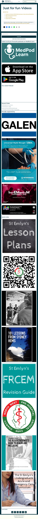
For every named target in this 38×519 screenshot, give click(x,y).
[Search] (35, 1)
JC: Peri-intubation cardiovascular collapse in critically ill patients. (10, 109)
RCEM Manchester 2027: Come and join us (7, 105)
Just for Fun (5, 11)
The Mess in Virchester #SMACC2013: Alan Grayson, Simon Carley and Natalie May (19, 14)
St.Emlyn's (8, 1)
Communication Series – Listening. (6, 106)
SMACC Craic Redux (8, 17)
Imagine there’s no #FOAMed (10, 18)
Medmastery (21, 517)
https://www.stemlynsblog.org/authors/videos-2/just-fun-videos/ (17, 23)
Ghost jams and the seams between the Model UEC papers (9, 108)
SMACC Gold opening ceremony (11, 15)
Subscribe (19, 36)
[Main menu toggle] (19, 1)
